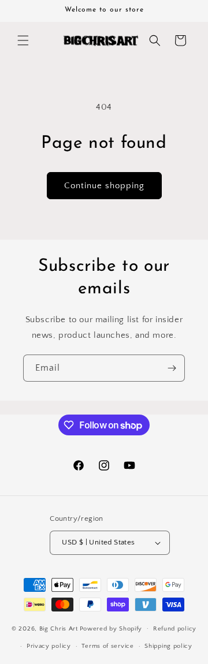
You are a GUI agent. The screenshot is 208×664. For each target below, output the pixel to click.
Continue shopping (104, 186)
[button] (23, 40)
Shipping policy (168, 646)
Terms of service (107, 646)
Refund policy (174, 628)
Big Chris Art (58, 628)
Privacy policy (49, 646)
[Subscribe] (171, 368)
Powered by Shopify (111, 628)
